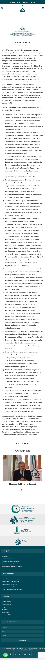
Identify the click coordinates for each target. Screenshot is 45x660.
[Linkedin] (24, 654)
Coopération (6, 607)
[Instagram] (20, 654)
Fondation (5, 556)
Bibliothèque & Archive (9, 584)
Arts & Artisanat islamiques (11, 579)
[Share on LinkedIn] (20, 444)
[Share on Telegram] (25, 444)
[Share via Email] (27, 444)
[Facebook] (10, 654)
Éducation (5, 609)
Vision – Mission (7, 559)
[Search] (2, 8)
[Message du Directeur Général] (22, 468)
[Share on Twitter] (18, 444)
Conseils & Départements (10, 561)
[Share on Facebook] (16, 444)
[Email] (34, 654)
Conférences (6, 602)
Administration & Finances (10, 587)
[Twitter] (15, 654)
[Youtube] (29, 654)
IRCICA (19, 648)
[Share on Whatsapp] (22, 444)
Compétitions (6, 604)
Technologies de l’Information (12, 589)
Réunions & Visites (8, 615)
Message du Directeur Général (22, 484)
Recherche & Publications (10, 581)
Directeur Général (8, 564)
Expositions (5, 612)
